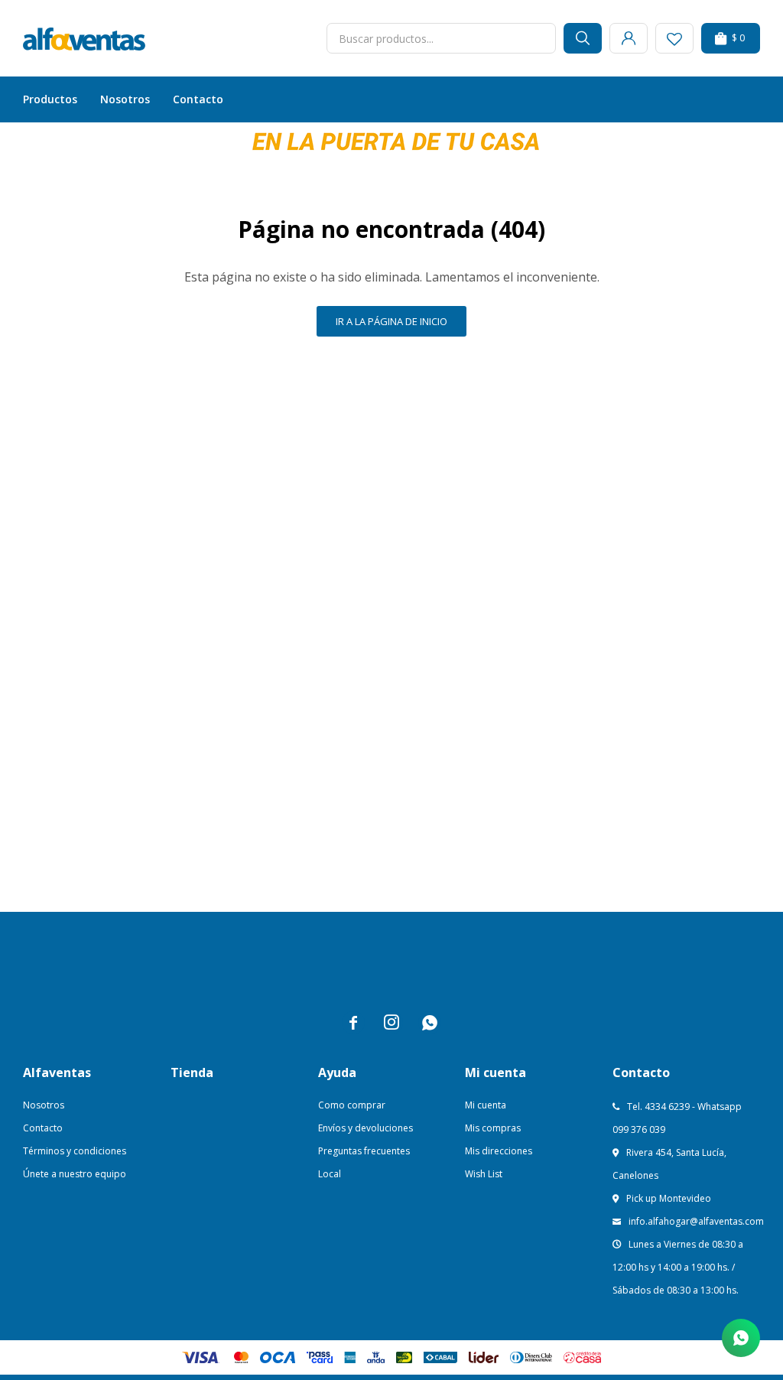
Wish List (483, 1173)
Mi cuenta (485, 1104)
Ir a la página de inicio (391, 321)
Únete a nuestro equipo (74, 1173)
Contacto (198, 99)
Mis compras (493, 1127)
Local (329, 1173)
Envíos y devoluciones (365, 1127)
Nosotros (125, 99)
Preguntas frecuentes (364, 1150)
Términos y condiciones (74, 1150)
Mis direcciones (498, 1150)
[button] (583, 38)
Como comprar (351, 1104)
